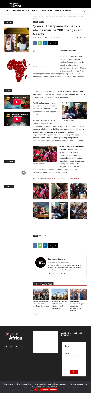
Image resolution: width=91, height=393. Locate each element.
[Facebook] (35, 43)
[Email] (50, 43)
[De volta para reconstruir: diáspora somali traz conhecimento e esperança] (78, 294)
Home (7, 11)
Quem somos (67, 11)
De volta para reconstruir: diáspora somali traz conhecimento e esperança (77, 306)
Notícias (35, 11)
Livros (44, 11)
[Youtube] (66, 273)
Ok (36, 390)
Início (34, 16)
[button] (84, 11)
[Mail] (58, 273)
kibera (41, 236)
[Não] (88, 387)
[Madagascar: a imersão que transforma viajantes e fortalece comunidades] (59, 294)
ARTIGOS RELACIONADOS (43, 284)
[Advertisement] (60, 84)
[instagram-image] (10, 172)
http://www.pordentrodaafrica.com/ (58, 262)
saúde (54, 236)
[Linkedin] (45, 43)
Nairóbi (47, 236)
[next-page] (37, 315)
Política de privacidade (49, 390)
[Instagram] (54, 273)
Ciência (40, 16)
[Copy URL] (55, 43)
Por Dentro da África (41, 38)
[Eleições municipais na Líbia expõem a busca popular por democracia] (41, 294)
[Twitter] (62, 273)
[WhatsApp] (40, 43)
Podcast (58, 11)
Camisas (50, 11)
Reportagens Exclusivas (21, 11)
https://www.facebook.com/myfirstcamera (63, 178)
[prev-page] (34, 315)
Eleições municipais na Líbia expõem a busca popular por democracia (41, 304)
